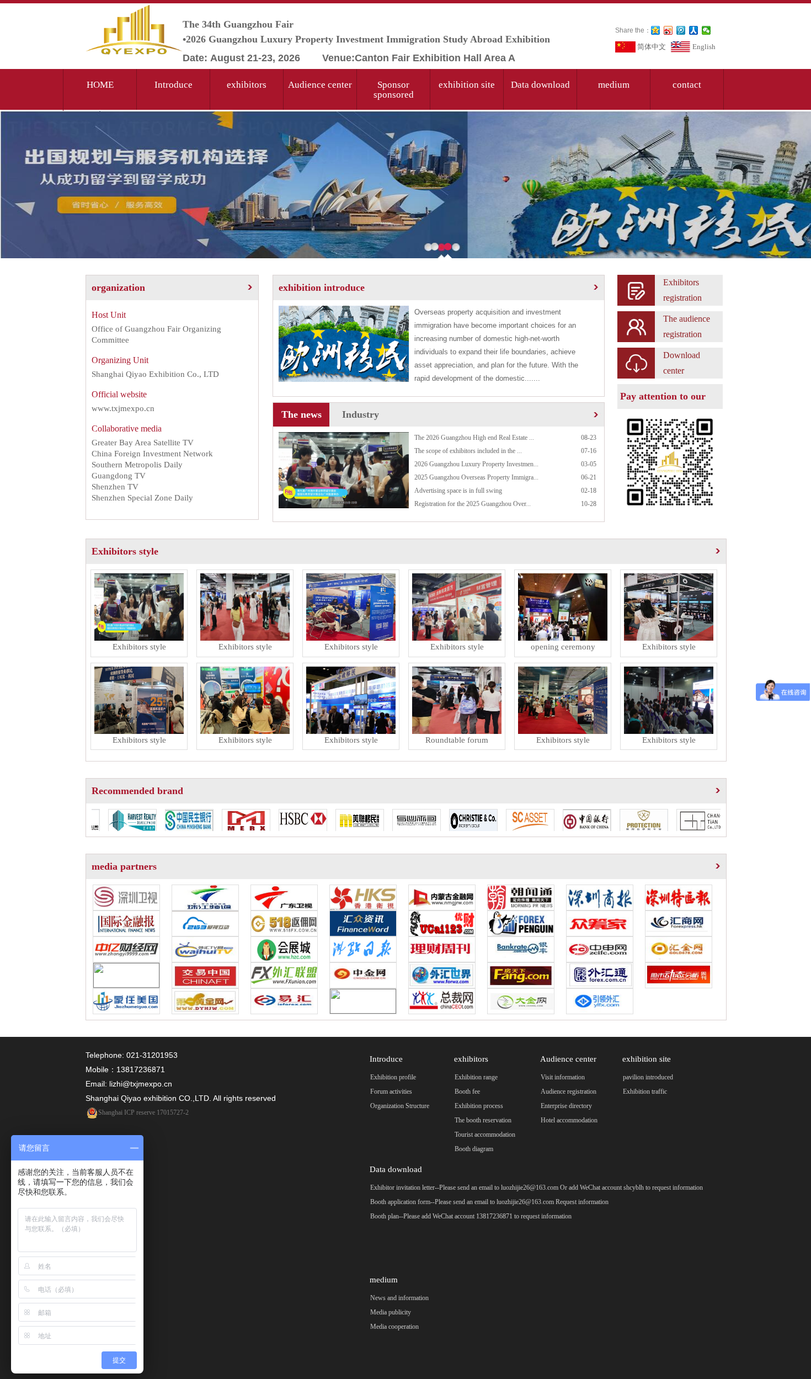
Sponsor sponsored (394, 89)
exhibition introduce (322, 287)
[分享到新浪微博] (668, 30)
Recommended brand (137, 790)
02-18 (588, 490)
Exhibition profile (393, 1077)
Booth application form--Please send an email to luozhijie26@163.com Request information (489, 1202)
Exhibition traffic (645, 1091)
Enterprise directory (566, 1106)
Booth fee (467, 1091)
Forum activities (391, 1091)
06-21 (588, 477)
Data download (540, 84)
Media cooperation (394, 1326)
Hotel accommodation (569, 1120)
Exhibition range (476, 1077)
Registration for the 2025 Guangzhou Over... (472, 504)
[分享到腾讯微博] (681, 30)
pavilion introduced (648, 1077)
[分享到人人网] (693, 30)
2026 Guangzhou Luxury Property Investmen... (476, 464)
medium (613, 84)
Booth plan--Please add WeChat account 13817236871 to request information (471, 1216)
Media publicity (390, 1312)
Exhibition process (479, 1106)
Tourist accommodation (485, 1134)
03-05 (588, 464)
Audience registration (568, 1091)
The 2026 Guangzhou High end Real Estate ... (474, 437)
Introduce (173, 84)
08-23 (588, 437)
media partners (124, 866)
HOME (100, 84)
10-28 (588, 504)
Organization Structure (399, 1106)
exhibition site (467, 84)
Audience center (320, 84)
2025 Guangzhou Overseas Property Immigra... (476, 477)
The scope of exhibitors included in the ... (468, 451)
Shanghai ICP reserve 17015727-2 (143, 1112)
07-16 (588, 451)
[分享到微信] (706, 30)
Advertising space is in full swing (458, 490)
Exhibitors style (125, 551)
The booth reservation (483, 1120)
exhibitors (246, 84)
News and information (399, 1298)
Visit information (563, 1077)
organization (118, 287)
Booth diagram (474, 1149)
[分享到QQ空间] (655, 30)
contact (687, 84)
